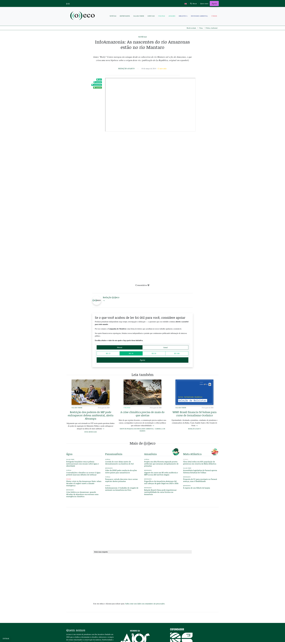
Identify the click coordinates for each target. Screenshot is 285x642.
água (100, 79)
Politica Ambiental (211, 28)
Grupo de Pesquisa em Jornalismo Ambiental (137, 429)
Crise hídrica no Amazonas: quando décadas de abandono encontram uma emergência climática (82, 494)
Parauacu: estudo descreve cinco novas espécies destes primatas (121, 480)
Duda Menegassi (90, 432)
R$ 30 (131, 353)
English (68, 479)
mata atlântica (192, 454)
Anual (165, 347)
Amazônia (98, 87)
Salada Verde (138, 16)
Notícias (113, 16)
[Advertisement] (201, 258)
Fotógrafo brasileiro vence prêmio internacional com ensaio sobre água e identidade (82, 463)
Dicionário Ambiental (199, 16)
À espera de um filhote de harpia (196, 487)
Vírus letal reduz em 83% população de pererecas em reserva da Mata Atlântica (199, 462)
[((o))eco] (83, 16)
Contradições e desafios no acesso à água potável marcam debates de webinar (83, 473)
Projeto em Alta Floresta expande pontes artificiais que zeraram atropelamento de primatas (161, 463)
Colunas (161, 16)
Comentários (141, 285)
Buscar (194, 3)
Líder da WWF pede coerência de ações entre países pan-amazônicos (121, 471)
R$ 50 (154, 353)
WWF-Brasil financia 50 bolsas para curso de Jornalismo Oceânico (194, 413)
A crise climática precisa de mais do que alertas (142, 413)
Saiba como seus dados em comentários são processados (145, 603)
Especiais (151, 16)
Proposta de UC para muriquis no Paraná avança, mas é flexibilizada (200, 480)
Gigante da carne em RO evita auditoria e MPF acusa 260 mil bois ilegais (161, 473)
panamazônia (97, 85)
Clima (201, 28)
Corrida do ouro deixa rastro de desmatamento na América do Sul (119, 462)
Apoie (214, 3)
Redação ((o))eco (126, 68)
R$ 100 (176, 353)
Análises (171, 16)
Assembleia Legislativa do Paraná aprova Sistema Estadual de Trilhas (200, 471)
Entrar (6, 638)
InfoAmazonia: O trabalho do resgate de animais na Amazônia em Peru (121, 488)
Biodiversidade (191, 28)
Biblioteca (183, 16)
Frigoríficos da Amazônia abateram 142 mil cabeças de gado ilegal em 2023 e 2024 (161, 482)
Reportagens (125, 16)
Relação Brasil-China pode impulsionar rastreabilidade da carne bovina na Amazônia (160, 492)
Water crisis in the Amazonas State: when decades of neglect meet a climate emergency (83, 483)
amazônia (98, 82)
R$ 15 (108, 353)
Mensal (119, 347)
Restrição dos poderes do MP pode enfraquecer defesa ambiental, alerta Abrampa (90, 415)
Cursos (214, 16)
